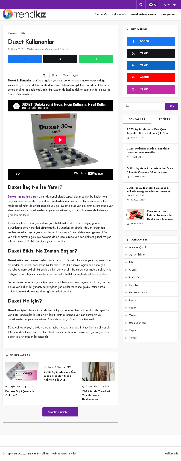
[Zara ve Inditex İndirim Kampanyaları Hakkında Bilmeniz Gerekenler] (135, 214)
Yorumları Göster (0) (58, 411)
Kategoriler (167, 14)
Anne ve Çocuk (137, 247)
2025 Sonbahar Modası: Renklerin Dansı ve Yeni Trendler (148, 150)
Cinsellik (133, 270)
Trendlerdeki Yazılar (143, 14)
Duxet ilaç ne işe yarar (23, 197)
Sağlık (132, 308)
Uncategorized (137, 323)
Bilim (131, 262)
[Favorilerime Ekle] (44, 75)
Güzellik (133, 285)
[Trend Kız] (25, 14)
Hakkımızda (119, 14)
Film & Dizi (135, 277)
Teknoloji (134, 315)
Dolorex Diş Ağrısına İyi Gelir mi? (19, 393)
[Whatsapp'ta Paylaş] (96, 59)
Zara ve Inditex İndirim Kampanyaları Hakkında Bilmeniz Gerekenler (160, 217)
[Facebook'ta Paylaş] (25, 59)
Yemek (132, 338)
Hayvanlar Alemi (138, 292)
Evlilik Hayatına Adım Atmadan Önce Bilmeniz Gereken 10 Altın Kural (150, 170)
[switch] (153, 4)
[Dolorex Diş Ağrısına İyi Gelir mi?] (22, 371)
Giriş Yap (171, 4)
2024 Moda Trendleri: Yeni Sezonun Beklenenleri (96, 395)
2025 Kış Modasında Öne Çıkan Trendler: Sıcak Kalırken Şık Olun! (60, 376)
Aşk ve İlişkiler (137, 255)
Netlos (73, 454)
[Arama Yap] (141, 5)
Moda (132, 300)
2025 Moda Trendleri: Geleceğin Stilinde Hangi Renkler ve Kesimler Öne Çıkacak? (148, 192)
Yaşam (132, 330)
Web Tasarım (59, 454)
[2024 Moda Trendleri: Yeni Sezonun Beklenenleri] (98, 371)
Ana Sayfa (101, 14)
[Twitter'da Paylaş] (60, 59)
